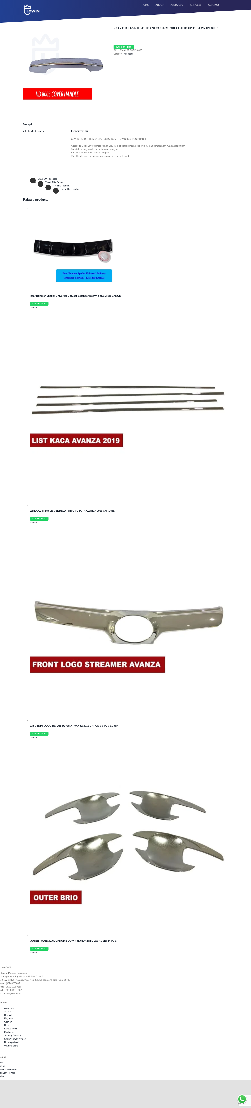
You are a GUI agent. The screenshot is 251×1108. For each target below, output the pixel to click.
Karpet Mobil (10, 1028)
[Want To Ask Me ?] (242, 1099)
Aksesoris (129, 53)
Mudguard (9, 1032)
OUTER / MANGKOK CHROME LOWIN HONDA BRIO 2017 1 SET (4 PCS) (73, 940)
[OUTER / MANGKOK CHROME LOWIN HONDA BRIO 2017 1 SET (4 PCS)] (129, 838)
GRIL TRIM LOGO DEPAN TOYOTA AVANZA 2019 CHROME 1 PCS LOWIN (74, 725)
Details (33, 307)
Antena (7, 1011)
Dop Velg (8, 1015)
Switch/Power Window (15, 1039)
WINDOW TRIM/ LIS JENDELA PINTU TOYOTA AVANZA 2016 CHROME (72, 510)
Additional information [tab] (33, 131)
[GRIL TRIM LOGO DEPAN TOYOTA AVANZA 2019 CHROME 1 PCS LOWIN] (129, 622)
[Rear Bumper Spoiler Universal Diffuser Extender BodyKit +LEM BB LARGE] (129, 249)
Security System (12, 1035)
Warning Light (11, 1045)
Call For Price (123, 46)
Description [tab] (28, 124)
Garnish (8, 1022)
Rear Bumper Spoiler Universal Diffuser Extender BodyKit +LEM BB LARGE (75, 295)
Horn (6, 1025)
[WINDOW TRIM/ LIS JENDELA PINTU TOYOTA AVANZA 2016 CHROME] (129, 408)
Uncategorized (11, 1042)
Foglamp (8, 1018)
